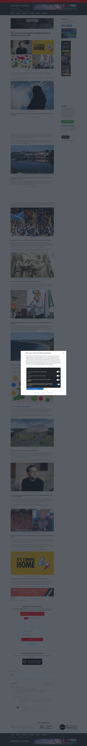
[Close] (64, 353)
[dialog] (43, 373)
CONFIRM (35, 388)
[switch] (58, 372)
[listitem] (43, 369)
